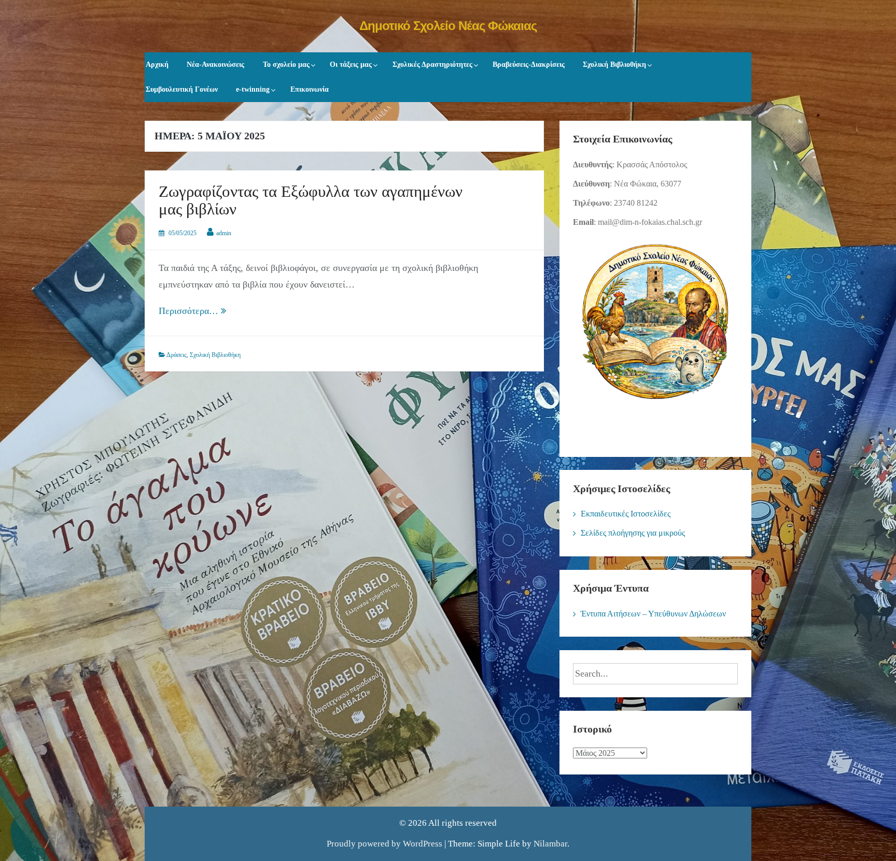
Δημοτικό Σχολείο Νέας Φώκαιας (448, 26)
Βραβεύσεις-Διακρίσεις (529, 64)
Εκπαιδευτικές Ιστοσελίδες (625, 513)
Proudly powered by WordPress (384, 844)
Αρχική (157, 64)
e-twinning (253, 89)
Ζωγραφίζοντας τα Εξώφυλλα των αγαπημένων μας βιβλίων (311, 200)
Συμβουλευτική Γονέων (182, 89)
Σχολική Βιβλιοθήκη (614, 64)
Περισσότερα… (217, 312)
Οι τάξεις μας (351, 64)
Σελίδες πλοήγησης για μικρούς (633, 532)
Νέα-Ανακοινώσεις (215, 64)
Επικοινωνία (309, 89)
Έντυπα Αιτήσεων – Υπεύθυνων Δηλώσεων (653, 613)
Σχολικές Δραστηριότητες (432, 64)
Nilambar (550, 844)
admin (223, 233)
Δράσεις (176, 354)
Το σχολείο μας (286, 64)
